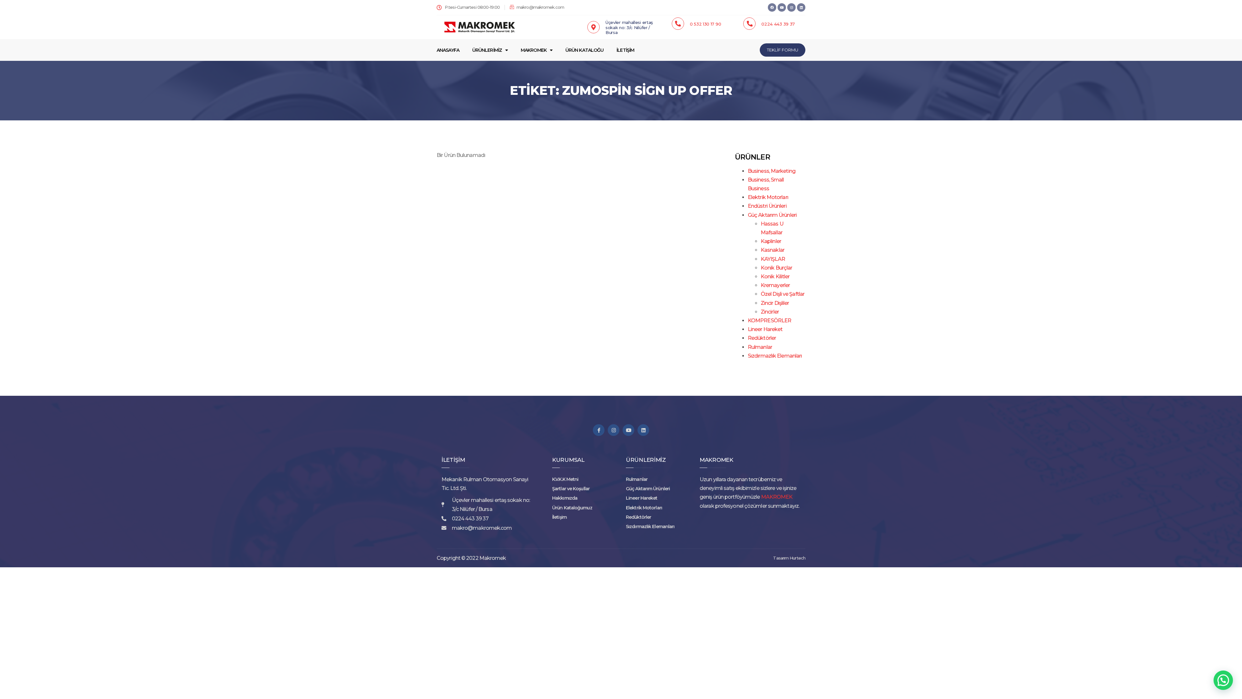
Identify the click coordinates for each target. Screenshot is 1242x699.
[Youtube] (628, 430)
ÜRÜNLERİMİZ (487, 50)
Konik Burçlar (776, 268)
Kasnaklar (772, 250)
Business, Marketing (771, 171)
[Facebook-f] (599, 430)
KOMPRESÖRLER (769, 320)
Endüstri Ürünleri (767, 206)
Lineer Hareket (765, 329)
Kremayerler (775, 285)
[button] (1223, 680)
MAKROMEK (534, 50)
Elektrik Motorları (768, 197)
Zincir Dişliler (775, 303)
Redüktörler (762, 338)
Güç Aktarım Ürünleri (772, 215)
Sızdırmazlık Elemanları (775, 356)
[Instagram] (791, 7)
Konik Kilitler (775, 276)
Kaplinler (771, 241)
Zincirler (770, 312)
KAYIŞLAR (773, 259)
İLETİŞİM (625, 50)
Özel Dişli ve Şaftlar (782, 294)
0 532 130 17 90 (705, 24)
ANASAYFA (448, 50)
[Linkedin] (801, 7)
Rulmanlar (760, 347)
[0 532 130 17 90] (678, 23)
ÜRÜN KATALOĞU (584, 50)
